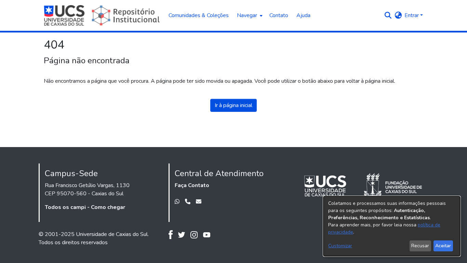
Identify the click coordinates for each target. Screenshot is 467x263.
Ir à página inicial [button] (233, 105)
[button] (388, 15)
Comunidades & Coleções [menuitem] (199, 15)
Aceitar (443, 245)
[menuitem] (249, 15)
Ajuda (303, 15)
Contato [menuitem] (278, 15)
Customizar (340, 245)
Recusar (420, 245)
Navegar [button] (247, 15)
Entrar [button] (412, 15)
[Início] (103, 15)
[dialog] (391, 226)
